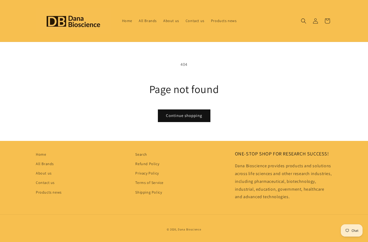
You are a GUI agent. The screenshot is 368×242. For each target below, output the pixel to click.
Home (41, 154)
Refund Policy (147, 163)
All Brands (45, 163)
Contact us (45, 182)
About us (44, 173)
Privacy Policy (147, 173)
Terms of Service (149, 182)
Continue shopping (184, 115)
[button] (304, 21)
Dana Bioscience (189, 229)
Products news (49, 192)
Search (141, 154)
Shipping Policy (148, 192)
